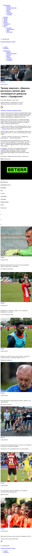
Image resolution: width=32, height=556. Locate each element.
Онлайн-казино (10, 29)
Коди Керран (3, 187)
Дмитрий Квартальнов (5, 184)
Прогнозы (9, 28)
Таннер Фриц (3, 196)
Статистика (9, 13)
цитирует (4, 128)
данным (4, 148)
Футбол (5, 18)
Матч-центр (10, 32)
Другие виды (7, 23)
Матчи (8, 10)
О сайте (6, 47)
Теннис (5, 21)
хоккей (2, 204)
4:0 (1, 121)
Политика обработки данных (8, 41)
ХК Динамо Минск (5, 202)
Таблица (9, 12)
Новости (9, 6)
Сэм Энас (3, 193)
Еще (5, 26)
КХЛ (2, 190)
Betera (8, 30)
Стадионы (9, 14)
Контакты (6, 48)
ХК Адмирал (3, 199)
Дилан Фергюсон (4, 182)
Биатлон (6, 22)
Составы (9, 9)
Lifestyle (6, 25)
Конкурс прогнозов (11, 7)
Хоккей (5, 19)
